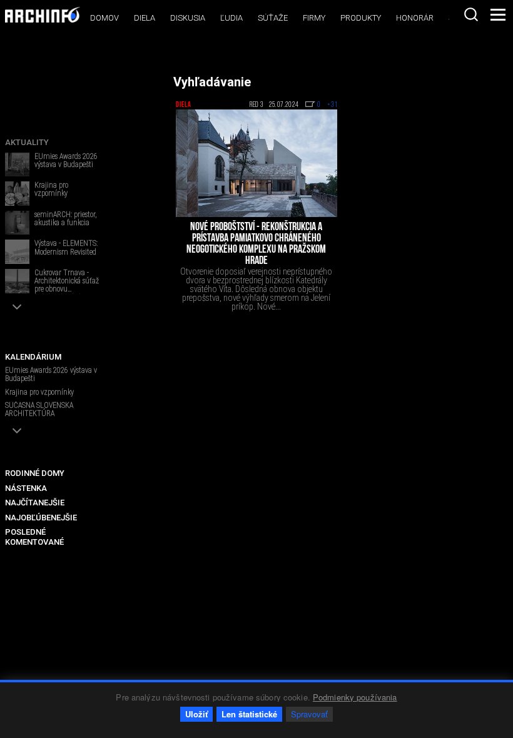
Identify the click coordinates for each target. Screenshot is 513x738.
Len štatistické (249, 714)
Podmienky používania (355, 697)
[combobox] (471, 14)
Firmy (314, 18)
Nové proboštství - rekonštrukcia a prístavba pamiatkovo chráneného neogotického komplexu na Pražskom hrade (256, 244)
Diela (144, 18)
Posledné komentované (34, 537)
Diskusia (187, 18)
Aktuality (27, 142)
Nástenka (26, 488)
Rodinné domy (34, 473)
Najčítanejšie (34, 502)
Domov (104, 18)
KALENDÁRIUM (33, 356)
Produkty (360, 18)
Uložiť (196, 714)
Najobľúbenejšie (41, 517)
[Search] (471, 14)
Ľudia (231, 18)
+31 (332, 105)
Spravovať (309, 714)
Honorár (415, 18)
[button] (17, 307)
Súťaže (273, 18)
